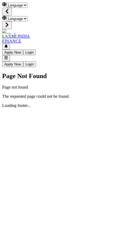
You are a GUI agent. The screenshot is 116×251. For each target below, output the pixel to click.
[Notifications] (6, 47)
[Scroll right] (7, 25)
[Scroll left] (7, 12)
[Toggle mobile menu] (6, 58)
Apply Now (12, 52)
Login (29, 52)
